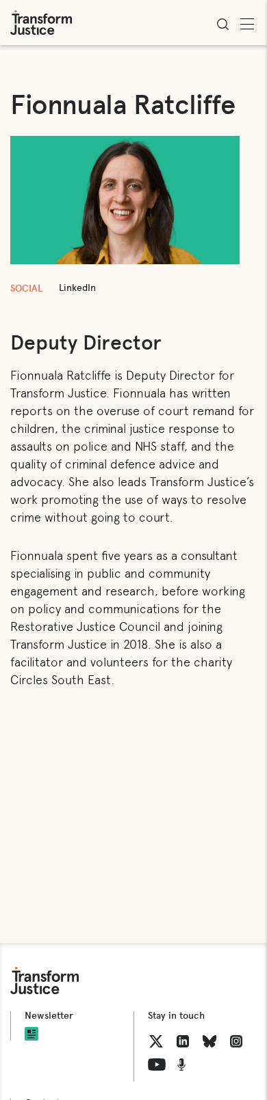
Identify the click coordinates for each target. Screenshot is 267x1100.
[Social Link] (156, 1041)
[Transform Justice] (41, 22)
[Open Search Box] (222, 24)
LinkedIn (77, 287)
